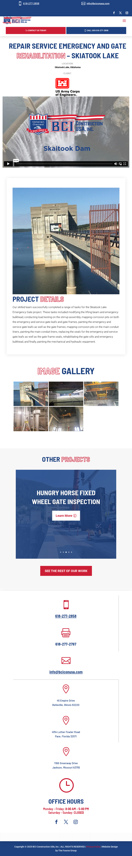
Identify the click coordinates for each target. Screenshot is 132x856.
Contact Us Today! (37, 30)
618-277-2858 (31, 3)
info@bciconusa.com (98, 3)
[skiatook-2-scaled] (101, 406)
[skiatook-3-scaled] (66, 431)
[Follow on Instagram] (126, 12)
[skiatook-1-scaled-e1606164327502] (31, 406)
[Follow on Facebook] (114, 12)
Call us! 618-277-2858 (97, 30)
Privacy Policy (93, 846)
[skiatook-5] (31, 431)
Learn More (64, 516)
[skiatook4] (66, 406)
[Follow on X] (120, 12)
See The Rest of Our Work (66, 571)
